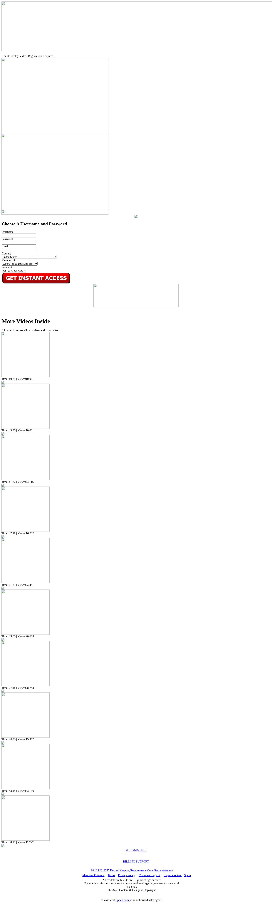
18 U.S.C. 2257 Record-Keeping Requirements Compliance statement (132, 870)
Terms (111, 875)
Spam (187, 875)
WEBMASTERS (136, 850)
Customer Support (149, 875)
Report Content (173, 875)
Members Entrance (93, 875)
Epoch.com (122, 900)
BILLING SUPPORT (136, 861)
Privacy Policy (126, 875)
